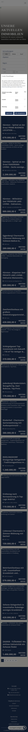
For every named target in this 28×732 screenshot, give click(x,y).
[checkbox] (25, 91)
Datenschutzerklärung (6, 87)
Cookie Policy (19, 87)
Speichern (9, 113)
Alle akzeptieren (20, 113)
